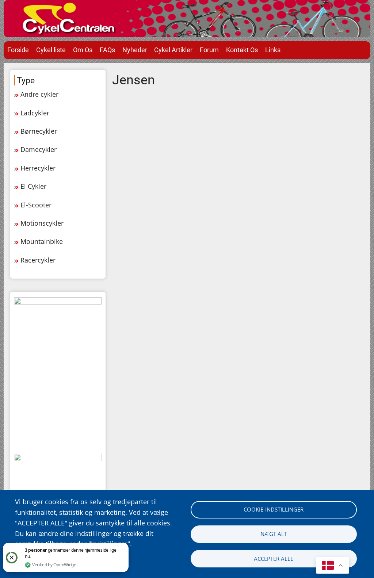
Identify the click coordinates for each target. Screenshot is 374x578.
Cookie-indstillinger (274, 509)
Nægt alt (273, 533)
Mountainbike (41, 241)
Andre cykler (39, 94)
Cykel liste (51, 50)
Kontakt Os (242, 50)
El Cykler (33, 186)
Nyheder (134, 50)
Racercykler (38, 260)
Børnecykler (38, 131)
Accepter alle (273, 558)
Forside (18, 50)
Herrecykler (38, 168)
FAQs (107, 50)
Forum (209, 50)
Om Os (82, 50)
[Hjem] (187, 18)
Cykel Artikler (173, 50)
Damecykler (38, 149)
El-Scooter (35, 204)
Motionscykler (42, 223)
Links (272, 50)
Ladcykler (34, 112)
